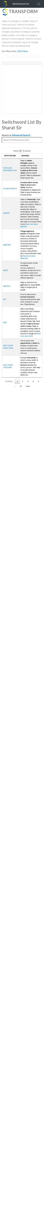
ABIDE (5, 270)
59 (21, 386)
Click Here (22, 51)
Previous (9, 381)
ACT (4, 299)
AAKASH (6, 213)
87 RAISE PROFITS (10, 189)
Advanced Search (21, 135)
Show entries (22, 151)
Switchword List (20, 4)
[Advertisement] (22, 89)
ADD (5, 322)
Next (28, 386)
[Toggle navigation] (39, 4)
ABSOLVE (6, 286)
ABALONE (7, 245)
